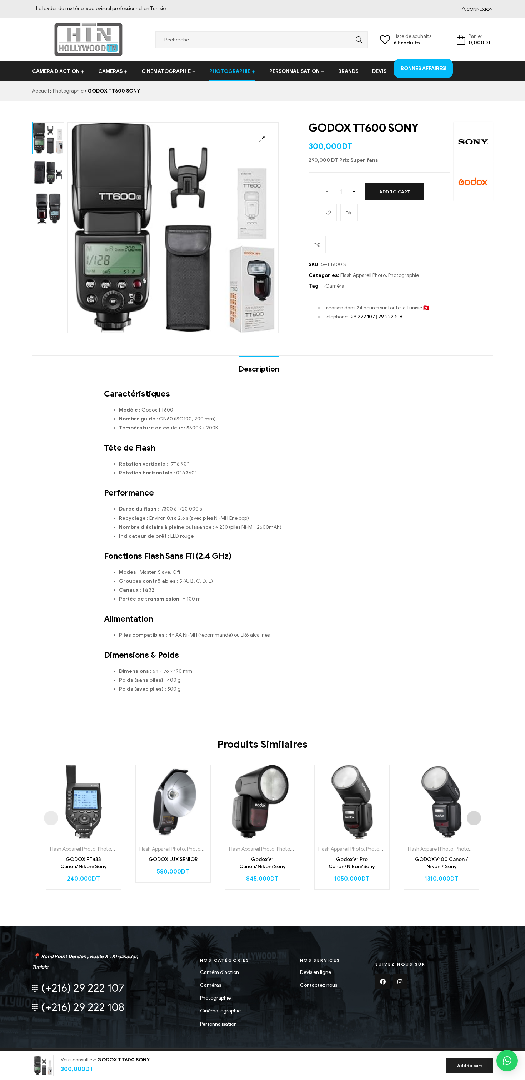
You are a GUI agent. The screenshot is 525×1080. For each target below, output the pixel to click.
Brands (348, 71)
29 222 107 (363, 317)
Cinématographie (166, 71)
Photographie (229, 71)
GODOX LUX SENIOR (173, 859)
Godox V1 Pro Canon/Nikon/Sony (352, 863)
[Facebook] (382, 981)
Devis (379, 71)
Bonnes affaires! (423, 62)
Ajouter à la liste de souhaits (328, 212)
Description (259, 369)
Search (357, 39)
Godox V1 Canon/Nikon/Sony (262, 863)
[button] (507, 1060)
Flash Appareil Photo (363, 275)
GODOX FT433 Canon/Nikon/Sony (83, 863)
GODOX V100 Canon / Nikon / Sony (441, 863)
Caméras (110, 71)
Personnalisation (294, 71)
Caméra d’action (56, 71)
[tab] (259, 366)
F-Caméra (332, 286)
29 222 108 (390, 317)
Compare (349, 212)
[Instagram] (400, 981)
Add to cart (394, 191)
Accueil (40, 91)
